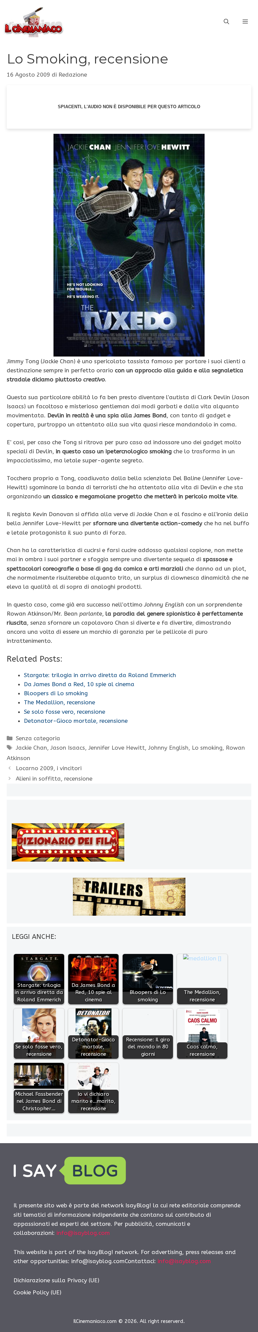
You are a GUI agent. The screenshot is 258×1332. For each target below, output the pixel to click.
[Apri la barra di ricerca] (226, 21)
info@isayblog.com (83, 1233)
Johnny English (168, 747)
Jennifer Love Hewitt (116, 747)
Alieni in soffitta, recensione (54, 778)
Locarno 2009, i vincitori (49, 768)
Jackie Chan (31, 747)
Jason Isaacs (67, 747)
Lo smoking (207, 747)
